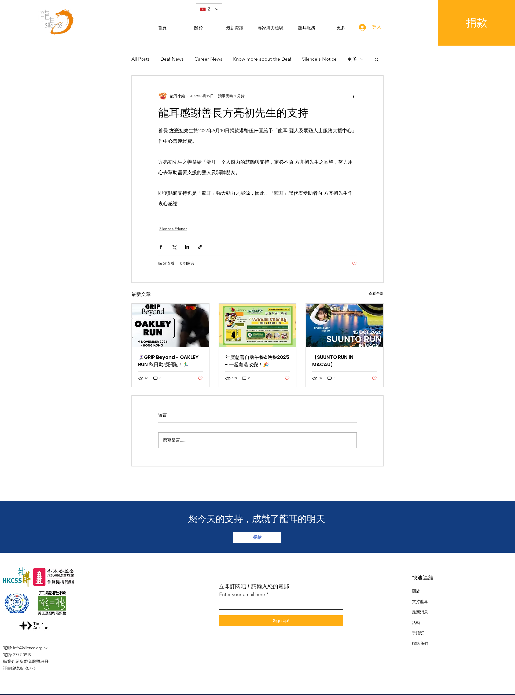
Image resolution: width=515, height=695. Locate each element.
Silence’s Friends (173, 228)
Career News (208, 59)
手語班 (418, 632)
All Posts (140, 59)
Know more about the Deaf (262, 59)
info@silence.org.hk (30, 647)
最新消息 (420, 612)
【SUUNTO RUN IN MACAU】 (333, 361)
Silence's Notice (319, 59)
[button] (376, 59)
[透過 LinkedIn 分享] (187, 246)
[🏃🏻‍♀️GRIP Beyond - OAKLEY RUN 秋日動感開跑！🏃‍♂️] (170, 325)
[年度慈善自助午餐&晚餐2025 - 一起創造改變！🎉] (257, 325)
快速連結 (422, 577)
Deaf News (172, 59)
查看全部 (376, 293)
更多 (352, 59)
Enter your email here (242, 594)
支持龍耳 (420, 601)
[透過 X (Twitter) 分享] (173, 246)
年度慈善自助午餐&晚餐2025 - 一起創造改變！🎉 (257, 361)
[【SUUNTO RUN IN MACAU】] (344, 325)
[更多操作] (353, 96)
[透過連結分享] (200, 246)
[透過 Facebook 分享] (160, 246)
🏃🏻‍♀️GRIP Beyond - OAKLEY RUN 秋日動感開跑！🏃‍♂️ (168, 361)
